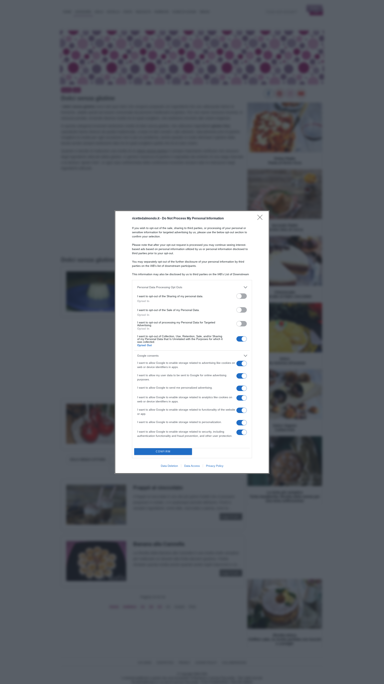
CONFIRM (163, 451)
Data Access (192, 465)
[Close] (261, 218)
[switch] (241, 296)
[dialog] (192, 342)
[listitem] (192, 287)
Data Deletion (169, 465)
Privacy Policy (214, 465)
